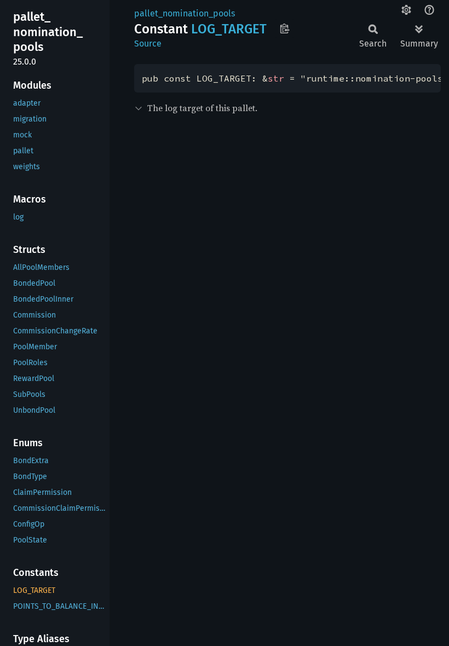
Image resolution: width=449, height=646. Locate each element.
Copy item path (284, 28)
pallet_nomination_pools (184, 13)
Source (148, 43)
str (276, 78)
